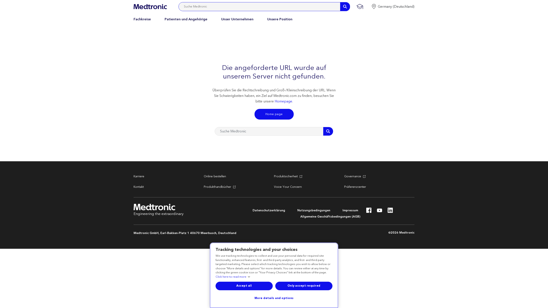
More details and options (274, 298)
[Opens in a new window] (369, 212)
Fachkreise (142, 19)
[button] (392, 7)
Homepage (283, 101)
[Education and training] (359, 6)
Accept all (244, 285)
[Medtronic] (150, 6)
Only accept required (303, 285)
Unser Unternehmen (237, 19)
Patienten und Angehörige (186, 19)
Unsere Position (279, 19)
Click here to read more (231, 277)
